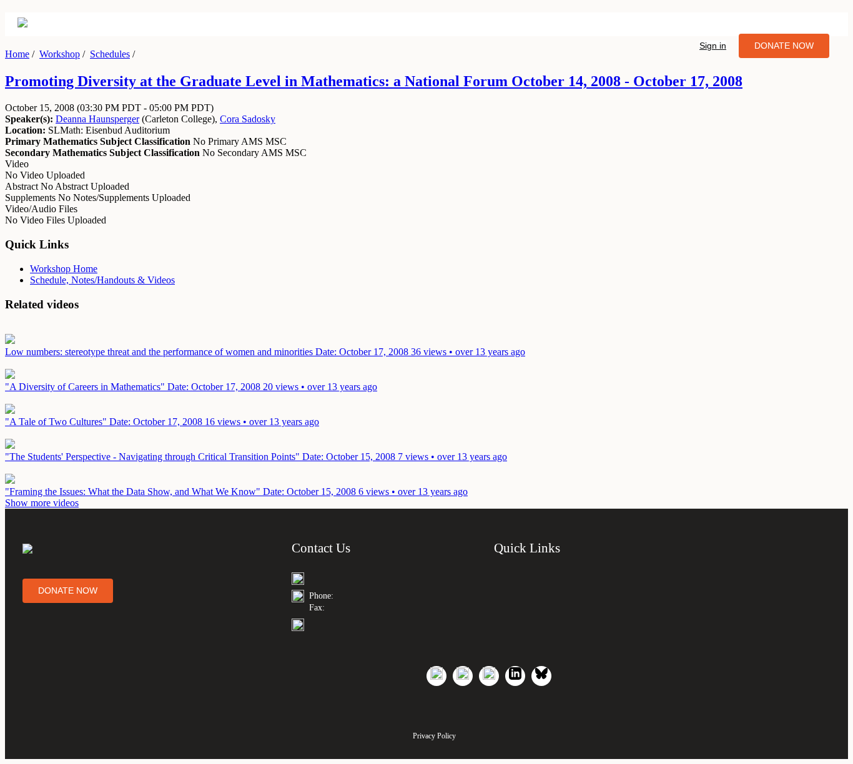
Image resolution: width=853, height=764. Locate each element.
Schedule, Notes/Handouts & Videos (102, 280)
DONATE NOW (784, 46)
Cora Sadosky (247, 119)
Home (17, 54)
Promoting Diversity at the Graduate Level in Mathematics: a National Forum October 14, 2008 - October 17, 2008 (373, 81)
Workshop (59, 54)
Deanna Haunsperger (97, 119)
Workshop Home (63, 268)
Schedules (110, 54)
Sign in (712, 46)
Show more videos (42, 502)
